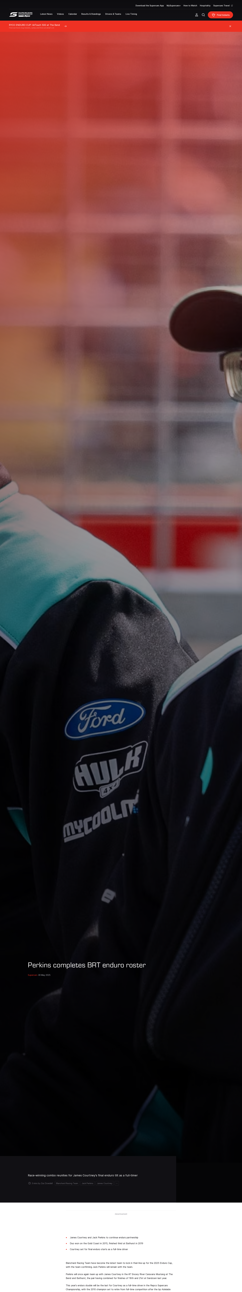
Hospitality (205, 5)
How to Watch (190, 5)
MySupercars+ (174, 5)
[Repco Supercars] (24, 16)
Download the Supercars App (150, 5)
